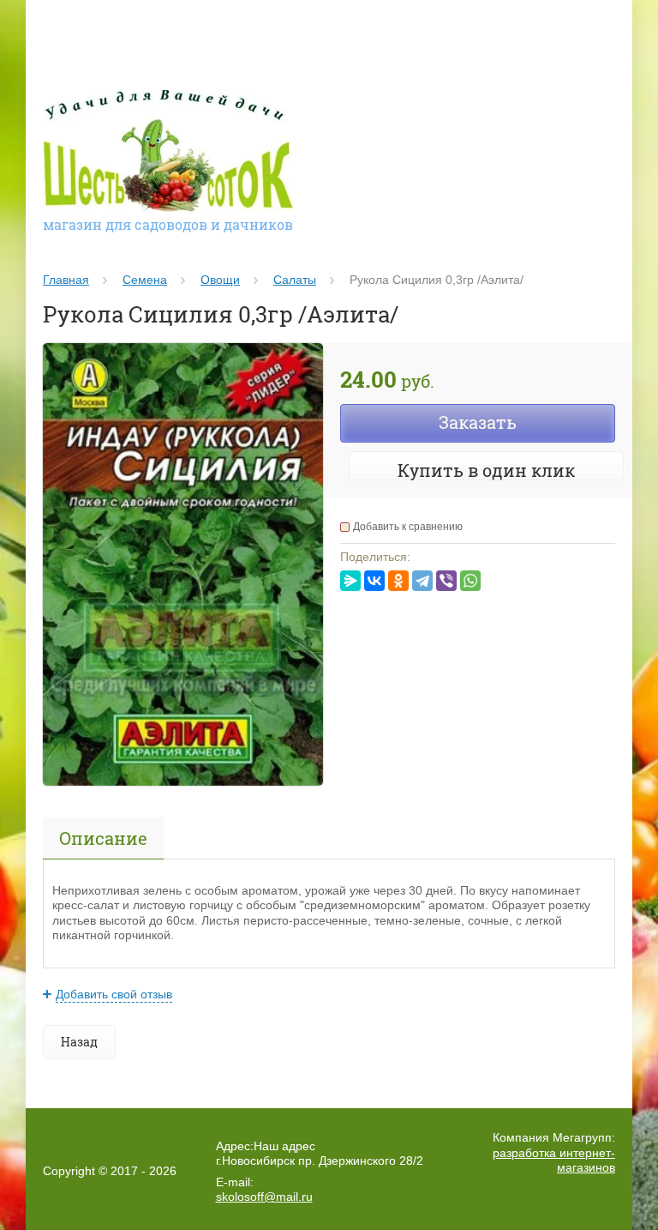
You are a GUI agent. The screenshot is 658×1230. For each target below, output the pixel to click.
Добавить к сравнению (408, 527)
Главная (66, 279)
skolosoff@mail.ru (264, 1196)
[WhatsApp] (470, 580)
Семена (145, 279)
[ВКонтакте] (374, 580)
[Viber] (446, 580)
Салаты (294, 279)
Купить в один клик (486, 470)
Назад (79, 1042)
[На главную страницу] (168, 153)
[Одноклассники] (398, 580)
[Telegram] (422, 580)
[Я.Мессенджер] (350, 580)
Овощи (220, 279)
